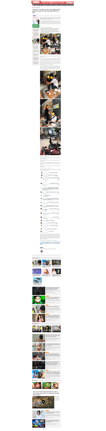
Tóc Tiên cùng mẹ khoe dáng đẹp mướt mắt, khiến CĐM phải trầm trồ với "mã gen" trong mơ (53, 344)
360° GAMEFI (71, 4)
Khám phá (38, 7)
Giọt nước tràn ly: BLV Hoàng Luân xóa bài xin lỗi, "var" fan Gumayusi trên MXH (35, 55)
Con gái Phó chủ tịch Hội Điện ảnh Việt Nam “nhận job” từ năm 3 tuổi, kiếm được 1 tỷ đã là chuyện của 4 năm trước (53, 316)
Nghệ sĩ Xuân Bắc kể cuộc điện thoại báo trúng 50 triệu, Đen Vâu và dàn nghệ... (56, 275)
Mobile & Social (50, 340)
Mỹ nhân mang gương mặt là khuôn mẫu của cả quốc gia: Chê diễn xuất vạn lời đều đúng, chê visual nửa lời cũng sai (53, 354)
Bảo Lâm (47, 302)
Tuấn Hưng (47, 292)
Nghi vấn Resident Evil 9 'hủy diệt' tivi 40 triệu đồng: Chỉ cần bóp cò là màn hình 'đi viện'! (36, 51)
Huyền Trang (47, 378)
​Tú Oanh (47, 417)
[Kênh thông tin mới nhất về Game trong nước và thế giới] (36, 2)
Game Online (50, 292)
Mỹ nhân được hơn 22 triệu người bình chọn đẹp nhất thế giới (53, 412)
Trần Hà (47, 320)
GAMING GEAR (57, 4)
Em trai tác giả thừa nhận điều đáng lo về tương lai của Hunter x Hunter (53, 298)
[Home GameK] (33, 5)
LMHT (40, 4)
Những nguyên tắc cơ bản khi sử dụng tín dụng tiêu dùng (46, 275)
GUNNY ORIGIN (37, 4)
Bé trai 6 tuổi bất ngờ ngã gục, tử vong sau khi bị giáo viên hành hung (36, 275)
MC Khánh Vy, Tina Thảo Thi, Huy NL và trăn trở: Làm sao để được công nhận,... (46, 266)
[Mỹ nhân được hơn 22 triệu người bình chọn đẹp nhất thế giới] (38, 414)
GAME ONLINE (62, 4)
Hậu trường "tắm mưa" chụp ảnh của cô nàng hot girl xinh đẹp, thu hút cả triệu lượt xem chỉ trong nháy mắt (53, 335)
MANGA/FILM (55, 2)
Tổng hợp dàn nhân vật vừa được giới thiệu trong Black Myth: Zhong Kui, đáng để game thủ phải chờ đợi (52, 288)
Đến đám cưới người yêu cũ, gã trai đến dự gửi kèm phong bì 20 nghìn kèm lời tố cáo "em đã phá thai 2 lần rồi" (50, 243)
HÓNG (59, 2)
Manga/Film (49, 302)
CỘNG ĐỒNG (62, 2)
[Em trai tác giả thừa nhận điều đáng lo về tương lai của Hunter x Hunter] (38, 300)
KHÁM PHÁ (51, 2)
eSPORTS (48, 2)
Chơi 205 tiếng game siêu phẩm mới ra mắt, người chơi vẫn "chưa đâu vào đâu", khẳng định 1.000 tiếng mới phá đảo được (35, 47)
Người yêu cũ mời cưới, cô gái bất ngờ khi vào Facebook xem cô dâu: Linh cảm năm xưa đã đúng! (36, 26)
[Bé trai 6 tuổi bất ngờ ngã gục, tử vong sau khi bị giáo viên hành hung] (36, 271)
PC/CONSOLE (66, 4)
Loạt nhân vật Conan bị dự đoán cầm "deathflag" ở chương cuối (37, 284)
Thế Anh (47, 340)
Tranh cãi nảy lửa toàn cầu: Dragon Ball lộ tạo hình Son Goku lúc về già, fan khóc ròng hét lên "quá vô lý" (36, 63)
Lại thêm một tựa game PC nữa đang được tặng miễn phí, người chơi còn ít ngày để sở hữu (52, 421)
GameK (34, 7)
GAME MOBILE (44, 2)
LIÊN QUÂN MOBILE (45, 4)
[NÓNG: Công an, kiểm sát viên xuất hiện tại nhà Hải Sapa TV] (56, 262)
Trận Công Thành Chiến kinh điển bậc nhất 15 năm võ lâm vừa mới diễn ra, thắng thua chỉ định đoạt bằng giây (46, 393)
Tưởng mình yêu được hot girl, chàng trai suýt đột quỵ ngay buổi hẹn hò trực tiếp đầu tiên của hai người (36, 30)
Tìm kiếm (72, 2)
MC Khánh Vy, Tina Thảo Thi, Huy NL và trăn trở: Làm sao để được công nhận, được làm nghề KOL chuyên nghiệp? (53, 372)
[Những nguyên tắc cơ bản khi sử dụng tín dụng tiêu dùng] (46, 271)
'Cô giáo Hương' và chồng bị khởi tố (36, 43)
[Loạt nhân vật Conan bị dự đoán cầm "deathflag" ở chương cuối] (37, 280)
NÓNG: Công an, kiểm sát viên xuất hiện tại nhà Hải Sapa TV (55, 266)
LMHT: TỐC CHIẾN (51, 4)
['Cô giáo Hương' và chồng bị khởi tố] (35, 40)
